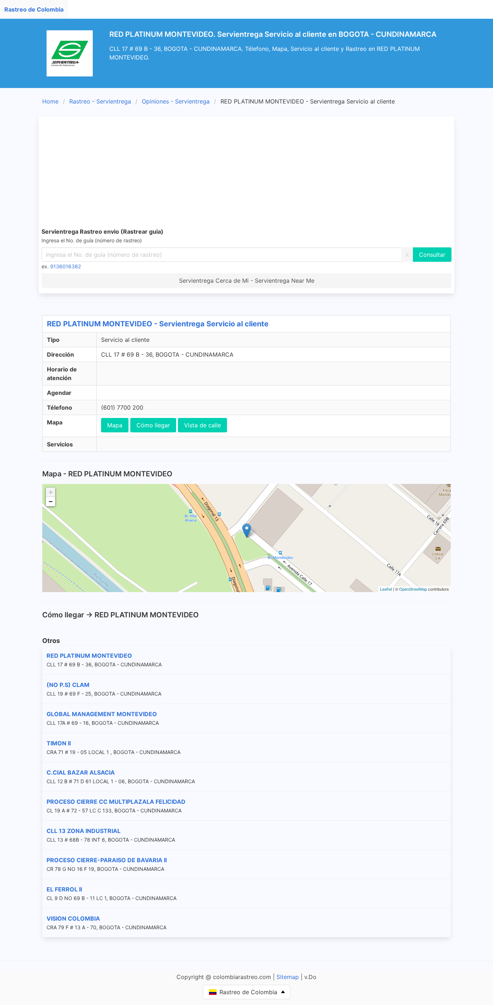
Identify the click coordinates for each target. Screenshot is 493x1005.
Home (50, 101)
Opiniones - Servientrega (176, 101)
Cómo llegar (153, 425)
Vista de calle (202, 425)
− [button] (51, 501)
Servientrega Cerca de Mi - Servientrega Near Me (246, 280)
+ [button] (51, 492)
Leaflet (386, 589)
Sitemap (287, 976)
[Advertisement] (258, 173)
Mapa (114, 425)
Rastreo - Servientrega (100, 101)
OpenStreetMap (413, 589)
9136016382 (65, 266)
